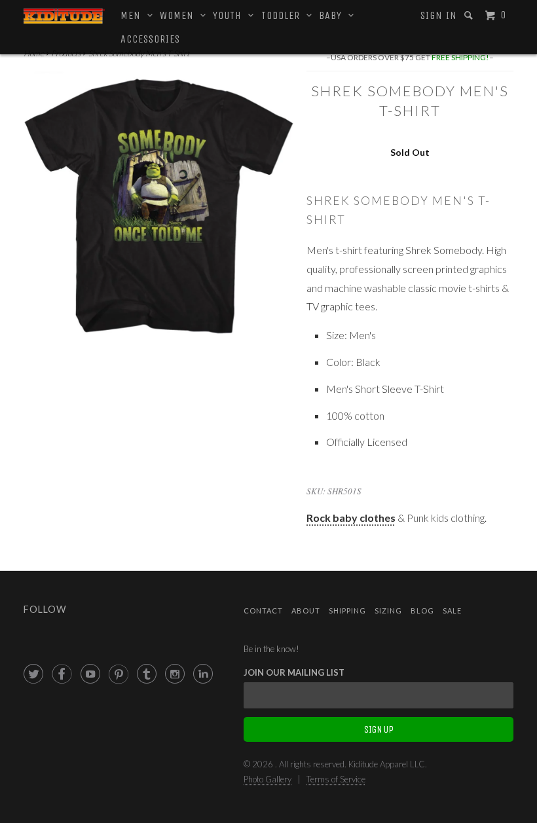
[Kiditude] (64, 16)
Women (180, 15)
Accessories (150, 39)
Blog (422, 610)
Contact (263, 610)
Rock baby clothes (351, 517)
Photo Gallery (267, 779)
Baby (333, 15)
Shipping (347, 610)
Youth (230, 15)
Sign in (438, 15)
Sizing (388, 610)
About (305, 610)
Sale (452, 610)
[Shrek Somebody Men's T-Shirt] (158, 206)
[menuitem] (439, 15)
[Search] (470, 15)
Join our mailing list (294, 672)
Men (133, 15)
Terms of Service (335, 779)
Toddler (283, 15)
